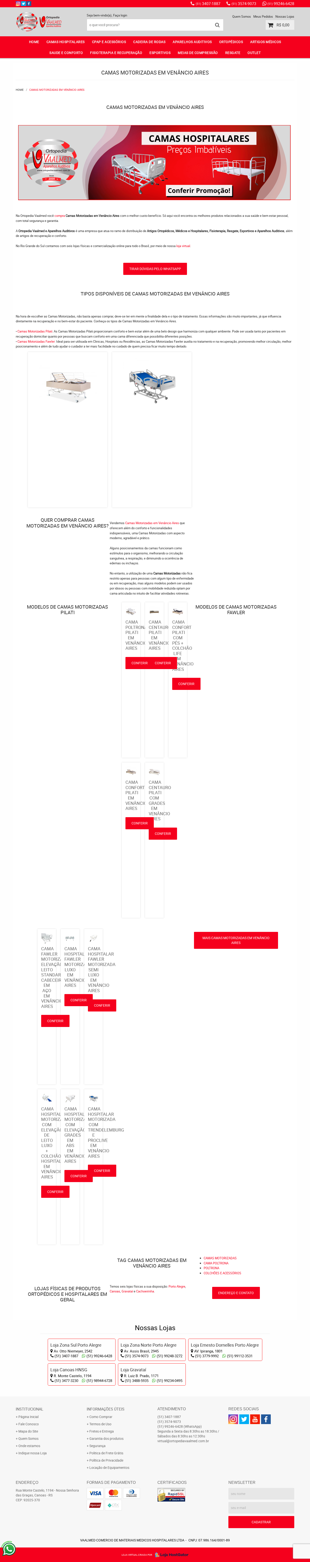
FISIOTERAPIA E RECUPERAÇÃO (116, 52)
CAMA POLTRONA (216, 1263)
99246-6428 (280, 3)
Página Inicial (28, 1416)
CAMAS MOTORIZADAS (220, 1258)
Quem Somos (241, 16)
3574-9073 (244, 3)
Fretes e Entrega (101, 1431)
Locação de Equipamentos (109, 1467)
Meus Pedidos (263, 16)
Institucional (29, 1409)
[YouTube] (255, 1419)
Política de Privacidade (106, 1460)
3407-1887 (208, 3)
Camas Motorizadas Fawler (36, 341)
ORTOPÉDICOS (231, 41)
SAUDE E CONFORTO (66, 52)
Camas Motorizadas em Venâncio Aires (152, 523)
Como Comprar (100, 1416)
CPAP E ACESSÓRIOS (109, 41)
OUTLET (254, 52)
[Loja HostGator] (170, 1554)
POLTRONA (211, 1268)
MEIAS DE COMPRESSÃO (198, 52)
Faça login (120, 15)
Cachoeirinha (145, 1291)
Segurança (97, 1445)
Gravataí (127, 1291)
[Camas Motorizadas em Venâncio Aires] (154, 127)
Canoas (115, 1291)
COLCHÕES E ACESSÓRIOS (222, 1273)
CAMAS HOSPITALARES (65, 41)
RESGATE (232, 52)
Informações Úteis (105, 1409)
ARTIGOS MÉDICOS (265, 41)
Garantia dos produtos (106, 1438)
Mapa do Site (28, 1431)
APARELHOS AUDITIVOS (192, 41)
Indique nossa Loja (32, 1453)
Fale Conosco (28, 1424)
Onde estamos (29, 1445)
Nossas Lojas (284, 16)
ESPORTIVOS (159, 52)
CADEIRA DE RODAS (149, 41)
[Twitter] (23, 3)
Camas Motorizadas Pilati (34, 331)
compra (59, 215)
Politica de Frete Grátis (106, 1453)
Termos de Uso (100, 1424)
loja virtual (183, 246)
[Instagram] (18, 3)
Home (34, 41)
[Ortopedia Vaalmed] (28, 3)
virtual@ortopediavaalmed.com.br (183, 1441)
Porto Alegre (177, 1286)
